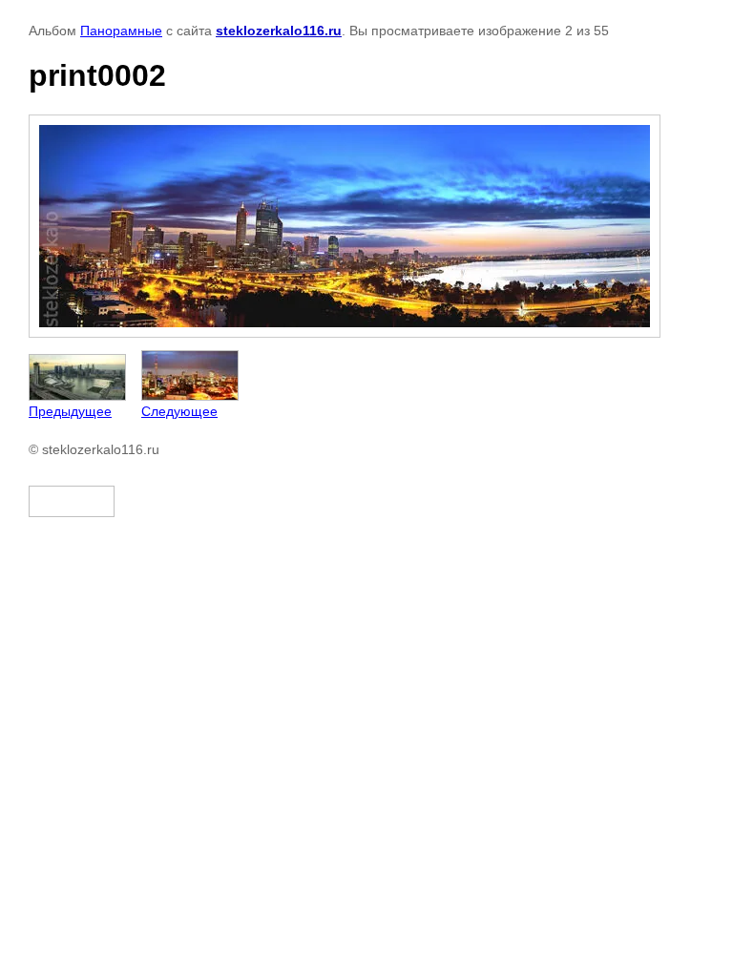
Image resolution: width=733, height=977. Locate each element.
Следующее (179, 411)
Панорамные (121, 30)
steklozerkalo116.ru (279, 30)
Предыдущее (70, 411)
